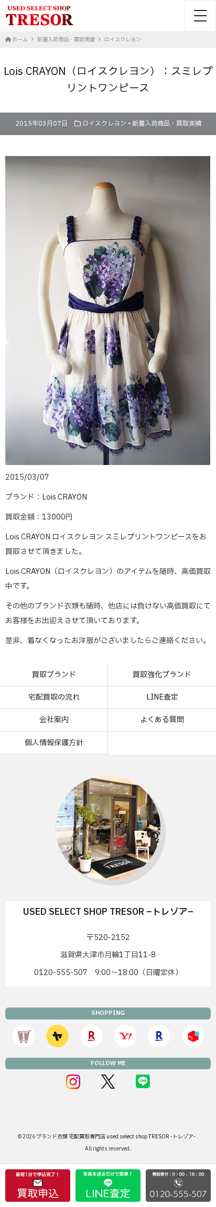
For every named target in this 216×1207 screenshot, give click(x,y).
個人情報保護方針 (54, 742)
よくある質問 (162, 719)
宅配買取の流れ (54, 697)
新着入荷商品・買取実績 (166, 123)
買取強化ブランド (162, 674)
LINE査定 (162, 697)
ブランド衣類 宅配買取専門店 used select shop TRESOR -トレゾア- (116, 1136)
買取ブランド (54, 674)
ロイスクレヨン (104, 123)
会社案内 (54, 719)
